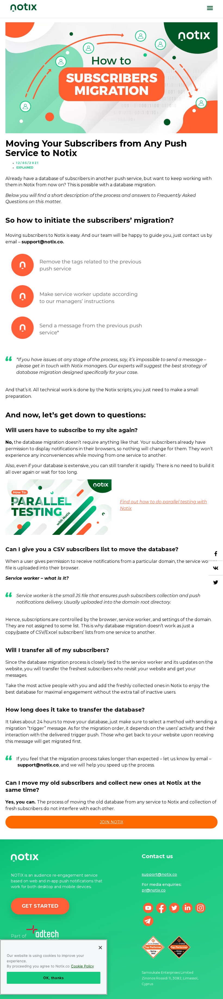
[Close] (100, 948)
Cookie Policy (82, 966)
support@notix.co (159, 874)
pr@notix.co (154, 890)
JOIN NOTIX (111, 822)
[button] (210, 7)
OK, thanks (53, 978)
